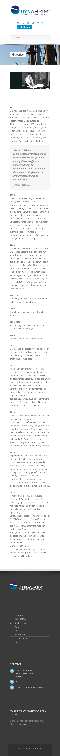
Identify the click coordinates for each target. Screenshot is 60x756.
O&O (17, 630)
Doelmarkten (20, 623)
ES (38, 23)
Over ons (19, 615)
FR (18, 23)
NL (33, 23)
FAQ (16, 642)
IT (43, 23)
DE (28, 23)
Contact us (23, 724)
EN (23, 23)
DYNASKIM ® (20, 619)
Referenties (20, 634)
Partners (18, 627)
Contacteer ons (21, 638)
